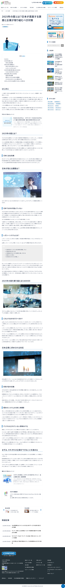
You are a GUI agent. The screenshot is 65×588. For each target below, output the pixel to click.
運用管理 (58, 103)
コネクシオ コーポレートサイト (53, 567)
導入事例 (32, 7)
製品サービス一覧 (4, 7)
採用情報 (49, 565)
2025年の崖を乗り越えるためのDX (12, 70)
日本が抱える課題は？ (9, 64)
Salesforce (58, 107)
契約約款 (49, 560)
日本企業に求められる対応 (10, 73)
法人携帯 (50, 101)
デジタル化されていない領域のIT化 (14, 79)
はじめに (6, 59)
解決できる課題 (13, 7)
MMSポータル (50, 573)
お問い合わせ (59, 2)
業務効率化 (6, 26)
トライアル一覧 (39, 562)
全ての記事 (8, 11)
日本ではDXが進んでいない (12, 66)
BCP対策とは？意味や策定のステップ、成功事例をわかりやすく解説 (26, 542)
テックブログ (51, 109)
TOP (2, 11)
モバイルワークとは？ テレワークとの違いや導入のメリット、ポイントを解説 (26, 537)
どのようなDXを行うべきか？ (12, 72)
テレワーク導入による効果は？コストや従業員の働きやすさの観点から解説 (26, 531)
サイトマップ (41, 578)
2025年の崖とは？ (8, 61)
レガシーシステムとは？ (11, 68)
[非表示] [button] (23, 56)
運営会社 (61, 7)
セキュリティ (51, 105)
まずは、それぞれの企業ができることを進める (14, 81)
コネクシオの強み (23, 7)
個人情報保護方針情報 (19, 578)
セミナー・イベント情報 (52, 7)
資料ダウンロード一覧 (48, 3)
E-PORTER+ (50, 562)
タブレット (58, 109)
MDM (57, 105)
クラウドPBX (51, 107)
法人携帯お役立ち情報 (40, 7)
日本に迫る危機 (9, 62)
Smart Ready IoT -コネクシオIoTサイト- (54, 570)
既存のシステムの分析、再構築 (12, 77)
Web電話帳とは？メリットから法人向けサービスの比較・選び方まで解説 (26, 526)
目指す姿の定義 (9, 75)
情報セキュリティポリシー (31, 578)
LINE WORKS (51, 103)
